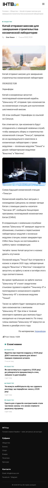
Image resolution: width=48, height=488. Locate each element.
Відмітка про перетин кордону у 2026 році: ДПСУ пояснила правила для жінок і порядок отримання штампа (24, 355)
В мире (5, 454)
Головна (5, 11)
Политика (5, 458)
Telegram (14, 477)
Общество (14, 11)
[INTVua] (10, 4)
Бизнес (5, 447)
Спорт (4, 450)
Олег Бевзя (10, 37)
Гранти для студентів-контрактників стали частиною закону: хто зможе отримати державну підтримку (24, 406)
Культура (5, 462)
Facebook (6, 477)
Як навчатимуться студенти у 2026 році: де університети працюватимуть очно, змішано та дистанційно (23, 372)
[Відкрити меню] (43, 4)
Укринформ (40, 331)
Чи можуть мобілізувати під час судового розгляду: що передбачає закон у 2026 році (23, 389)
